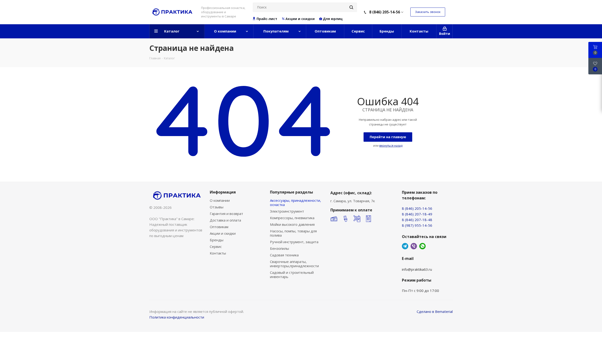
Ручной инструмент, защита (294, 241)
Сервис (216, 246)
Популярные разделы (291, 192)
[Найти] (351, 7)
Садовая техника (284, 255)
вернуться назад (390, 146)
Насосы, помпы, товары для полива (293, 233)
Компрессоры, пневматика (292, 217)
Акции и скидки (300, 19)
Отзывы (216, 207)
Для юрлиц (333, 19)
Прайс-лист (267, 19)
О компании (220, 200)
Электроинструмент (287, 211)
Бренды (216, 240)
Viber (414, 246)
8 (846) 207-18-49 (417, 214)
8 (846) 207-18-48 (417, 219)
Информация (223, 192)
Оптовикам (219, 226)
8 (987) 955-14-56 (417, 225)
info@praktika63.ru (417, 269)
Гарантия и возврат (226, 213)
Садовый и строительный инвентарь (292, 274)
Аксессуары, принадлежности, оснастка (295, 202)
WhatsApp (422, 246)
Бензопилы (279, 248)
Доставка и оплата (225, 220)
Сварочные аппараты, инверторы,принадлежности (294, 263)
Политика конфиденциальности (176, 317)
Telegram (405, 246)
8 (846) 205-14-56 (384, 12)
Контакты (218, 253)
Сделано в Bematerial (435, 311)
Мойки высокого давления (292, 224)
